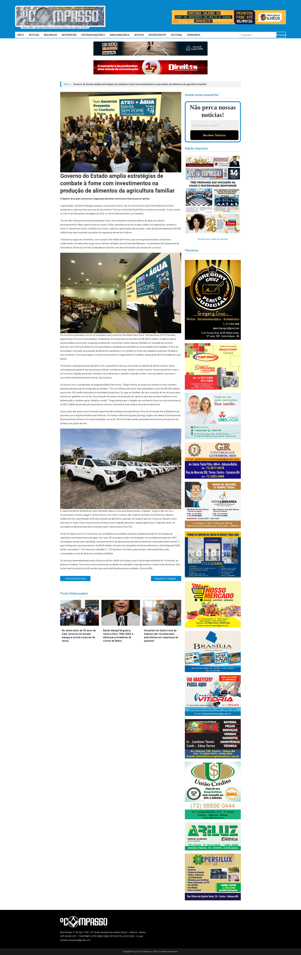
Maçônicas (50, 35)
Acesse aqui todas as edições (213, 239)
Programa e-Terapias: (165, 578)
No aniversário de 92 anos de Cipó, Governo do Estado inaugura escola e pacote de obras (79, 635)
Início (20, 35)
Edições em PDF (157, 35)
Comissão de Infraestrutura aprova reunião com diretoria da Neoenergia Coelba (77, 578)
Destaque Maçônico (93, 35)
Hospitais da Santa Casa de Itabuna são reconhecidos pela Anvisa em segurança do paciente (161, 635)
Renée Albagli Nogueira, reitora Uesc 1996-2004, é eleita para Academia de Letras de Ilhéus (118, 635)
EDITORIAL (176, 35)
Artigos (139, 35)
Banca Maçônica (119, 35)
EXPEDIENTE (193, 35)
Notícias (34, 35)
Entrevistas (69, 35)
